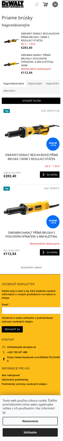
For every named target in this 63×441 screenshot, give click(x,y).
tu (4, 412)
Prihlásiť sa (12, 329)
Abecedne (9, 90)
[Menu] (55, 4)
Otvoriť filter (31, 100)
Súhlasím (30, 432)
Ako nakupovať (11, 375)
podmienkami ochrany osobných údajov (27, 319)
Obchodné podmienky (15, 379)
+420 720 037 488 (17, 352)
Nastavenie (30, 421)
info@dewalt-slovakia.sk (21, 347)
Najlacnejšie (35, 83)
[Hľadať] (36, 4)
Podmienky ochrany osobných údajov (24, 384)
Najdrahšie (52, 83)
